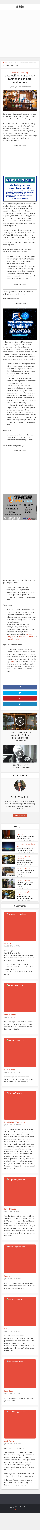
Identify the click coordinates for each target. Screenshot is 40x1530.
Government (20, 859)
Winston (7, 943)
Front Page (25, 73)
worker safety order (26, 636)
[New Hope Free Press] (20, 7)
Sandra (7, 1276)
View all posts (20, 815)
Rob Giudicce (9, 1069)
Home (5, 63)
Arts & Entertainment (23, 844)
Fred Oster (8, 1391)
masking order (14, 639)
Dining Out (15, 73)
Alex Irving (32, 840)
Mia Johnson (24, 876)
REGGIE (7, 1328)
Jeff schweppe (10, 1209)
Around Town (21, 832)
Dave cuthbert (10, 1014)
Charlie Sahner (26, 87)
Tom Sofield (24, 888)
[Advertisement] (20, 36)
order (13, 661)
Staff (31, 865)
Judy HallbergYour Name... (15, 1122)
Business (29, 832)
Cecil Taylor (9, 1441)
